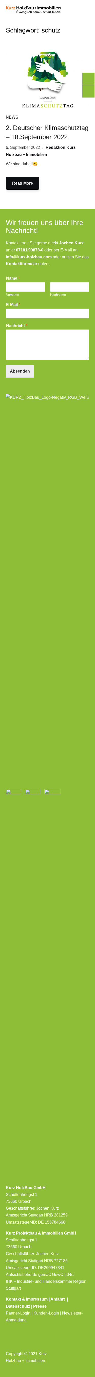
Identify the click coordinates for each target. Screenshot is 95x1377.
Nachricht (16, 326)
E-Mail (13, 304)
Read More (22, 183)
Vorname (12, 295)
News (12, 117)
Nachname (58, 295)
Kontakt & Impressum (27, 1299)
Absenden (20, 371)
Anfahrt (58, 1299)
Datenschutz (18, 1306)
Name (13, 278)
